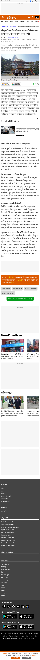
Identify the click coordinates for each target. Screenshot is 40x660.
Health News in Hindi (7, 543)
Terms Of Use (13, 636)
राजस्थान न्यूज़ (4, 580)
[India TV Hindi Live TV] (37, 17)
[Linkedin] (23, 606)
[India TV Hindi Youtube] (33, 0)
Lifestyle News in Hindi (8, 545)
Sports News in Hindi (7, 530)
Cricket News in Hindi (7, 532)
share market (17, 289)
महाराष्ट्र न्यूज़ (4, 577)
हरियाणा (3, 588)
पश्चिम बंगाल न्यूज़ (5, 569)
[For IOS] (26, 626)
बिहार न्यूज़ (3, 572)
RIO (25, 638)
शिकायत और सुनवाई (6, 496)
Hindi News (4, 26)
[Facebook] (4, 606)
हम (2, 491)
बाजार (14, 26)
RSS (20, 638)
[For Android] (9, 626)
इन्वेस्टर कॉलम (4, 499)
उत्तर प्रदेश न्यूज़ (5, 564)
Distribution (32, 638)
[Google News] (5, 84)
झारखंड (3, 596)
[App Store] (26, 616)
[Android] (28, 0)
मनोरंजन (22, 22)
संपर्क (2, 488)
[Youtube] (18, 606)
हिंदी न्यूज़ (11, 277)
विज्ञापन (3, 493)
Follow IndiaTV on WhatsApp (18, 299)
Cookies (4, 653)
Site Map (4, 636)
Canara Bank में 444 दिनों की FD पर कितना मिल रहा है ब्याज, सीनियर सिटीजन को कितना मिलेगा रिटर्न (12, 356)
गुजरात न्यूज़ (4, 582)
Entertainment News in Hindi (10, 527)
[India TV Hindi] (11, 17)
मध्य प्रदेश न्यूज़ (5, 574)
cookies (33, 655)
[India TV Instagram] (13, 606)
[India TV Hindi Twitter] (32, 0)
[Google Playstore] (9, 616)
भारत (11, 22)
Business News (6, 535)
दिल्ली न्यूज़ (3, 567)
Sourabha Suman (13, 37)
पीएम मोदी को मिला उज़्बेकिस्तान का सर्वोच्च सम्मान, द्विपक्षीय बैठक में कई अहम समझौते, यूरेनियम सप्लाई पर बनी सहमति (12, 413)
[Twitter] (9, 606)
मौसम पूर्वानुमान (4, 511)
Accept (15, 658)
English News (5, 501)
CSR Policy (34, 636)
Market (19, 280)
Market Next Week (31, 289)
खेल (28, 22)
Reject (26, 658)
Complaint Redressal (11, 638)
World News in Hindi (7, 524)
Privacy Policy (24, 636)
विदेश (16, 22)
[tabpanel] (20, 130)
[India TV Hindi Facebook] (30, 0)
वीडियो (6, 22)
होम (2, 22)
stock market (6, 289)
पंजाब (2, 585)
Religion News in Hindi (8, 537)
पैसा (32, 22)
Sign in (37, 1)
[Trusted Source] (16, 84)
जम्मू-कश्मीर (4, 593)
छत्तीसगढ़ (3, 590)
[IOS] (26, 0)
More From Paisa (11, 335)
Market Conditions (8, 293)
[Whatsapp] (34, 84)
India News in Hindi (7, 522)
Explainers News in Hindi (8, 540)
